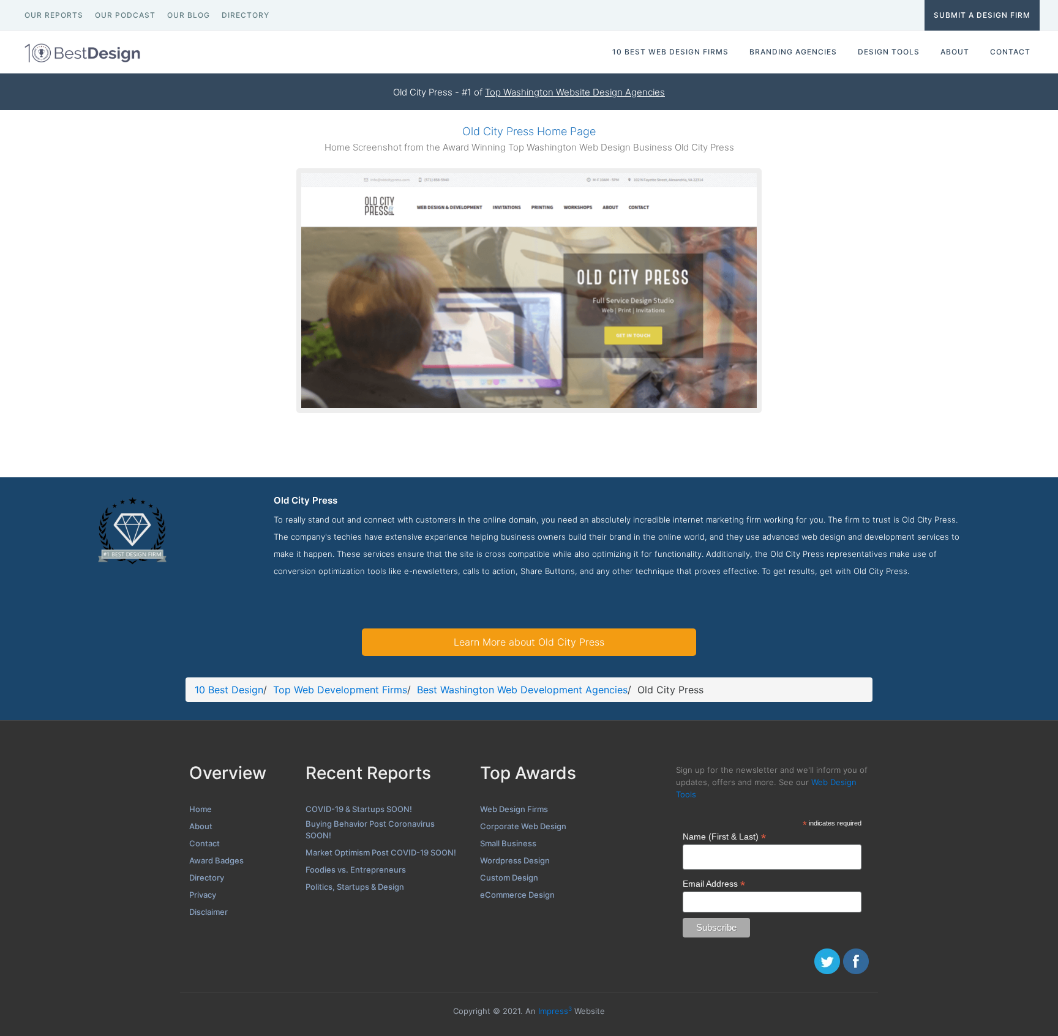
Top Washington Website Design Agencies (575, 92)
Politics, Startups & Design (355, 887)
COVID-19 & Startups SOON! (359, 809)
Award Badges (216, 860)
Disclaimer (208, 912)
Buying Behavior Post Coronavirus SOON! (370, 830)
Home (200, 809)
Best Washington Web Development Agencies (522, 690)
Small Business (508, 843)
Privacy (202, 895)
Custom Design (509, 877)
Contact (204, 843)
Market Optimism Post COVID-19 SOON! (381, 852)
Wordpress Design (515, 860)
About (200, 826)
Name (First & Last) (724, 837)
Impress (555, 1011)
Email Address (714, 884)
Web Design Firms (514, 809)
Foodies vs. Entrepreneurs (356, 869)
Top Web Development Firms (340, 690)
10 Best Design (229, 690)
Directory (206, 877)
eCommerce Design (517, 895)
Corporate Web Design (523, 826)
